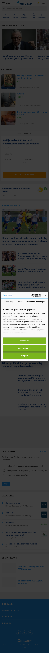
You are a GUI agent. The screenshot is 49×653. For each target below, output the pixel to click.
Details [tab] (19, 302)
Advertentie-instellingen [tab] (35, 302)
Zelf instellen (23, 348)
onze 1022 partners (16, 313)
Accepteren (24, 341)
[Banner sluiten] (45, 295)
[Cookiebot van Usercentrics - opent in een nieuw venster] (31, 295)
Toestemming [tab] (8, 302)
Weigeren (24, 356)
